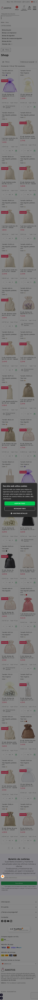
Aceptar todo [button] (19, 503)
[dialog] (19, 500)
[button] (19, 513)
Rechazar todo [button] (20, 509)
